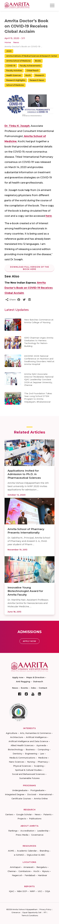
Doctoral (31, 794)
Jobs (33, 688)
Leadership (43, 830)
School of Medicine (15, 85)
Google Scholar (24, 814)
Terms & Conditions (30, 915)
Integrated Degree (14, 794)
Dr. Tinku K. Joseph (17, 125)
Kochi (28, 75)
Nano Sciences (16, 762)
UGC (40, 891)
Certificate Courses (21, 798)
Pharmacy (43, 762)
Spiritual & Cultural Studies (28, 770)
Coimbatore (24, 871)
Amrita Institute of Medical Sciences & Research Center (31, 56)
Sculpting (39, 766)
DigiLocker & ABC (36, 855)
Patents (47, 814)
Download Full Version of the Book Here (29, 268)
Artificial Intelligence (36, 737)
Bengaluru (41, 867)
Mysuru (45, 871)
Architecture (16, 737)
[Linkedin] (39, 693)
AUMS (11, 850)
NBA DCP (22, 891)
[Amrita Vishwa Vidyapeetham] (17, 5)
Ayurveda (41, 745)
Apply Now (29, 641)
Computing (43, 749)
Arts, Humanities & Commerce (35, 733)
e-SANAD (19, 855)
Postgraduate (37, 790)
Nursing (31, 762)
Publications (35, 818)
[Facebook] (19, 693)
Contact (43, 688)
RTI (45, 912)
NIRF (32, 891)
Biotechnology (15, 749)
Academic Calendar (27, 850)
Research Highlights (15, 80)
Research (39, 75)
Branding (44, 850)
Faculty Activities (14, 70)
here (49, 215)
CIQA (47, 891)
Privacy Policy (45, 909)
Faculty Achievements (30, 66)
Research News (37, 80)
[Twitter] (26, 693)
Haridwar (42, 875)
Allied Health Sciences (22, 745)
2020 (8, 51)
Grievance (15, 912)
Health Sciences (13, 75)
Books (38, 61)
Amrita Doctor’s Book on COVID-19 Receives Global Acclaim (29, 287)
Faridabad (30, 875)
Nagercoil (17, 875)
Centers (9, 814)
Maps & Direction (35, 677)
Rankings (13, 830)
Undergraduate (20, 790)
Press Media (22, 835)
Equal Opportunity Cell (32, 912)
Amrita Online (41, 798)
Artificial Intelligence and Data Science (28, 741)
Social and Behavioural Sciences (28, 774)
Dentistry (17, 753)
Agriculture (11, 733)
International (45, 794)
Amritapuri (15, 867)
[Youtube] (32, 694)
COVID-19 (10, 66)
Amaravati (28, 867)
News (16, 42)
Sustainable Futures (29, 778)
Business (30, 749)
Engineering (31, 753)
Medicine (42, 757)
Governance (37, 835)
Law (42, 753)
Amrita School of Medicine (18, 61)
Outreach (38, 681)
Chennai (12, 871)
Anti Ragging (23, 681)
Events (24, 688)
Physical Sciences (22, 766)
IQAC (11, 891)
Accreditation (27, 830)
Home (8, 42)
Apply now (17, 677)
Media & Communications (22, 757)
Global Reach (32, 70)
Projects (22, 818)
